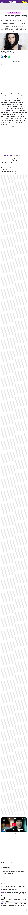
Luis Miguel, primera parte (8, 877)
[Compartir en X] (5, 56)
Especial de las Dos (14, 12)
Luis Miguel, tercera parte (8, 873)
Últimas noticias (7, 883)
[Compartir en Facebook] (2, 56)
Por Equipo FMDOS (6, 51)
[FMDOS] (12, 1)
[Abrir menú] (2, 2)
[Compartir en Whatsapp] (9, 56)
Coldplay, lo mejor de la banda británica (11, 880)
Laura (7, 110)
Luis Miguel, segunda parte (8, 875)
